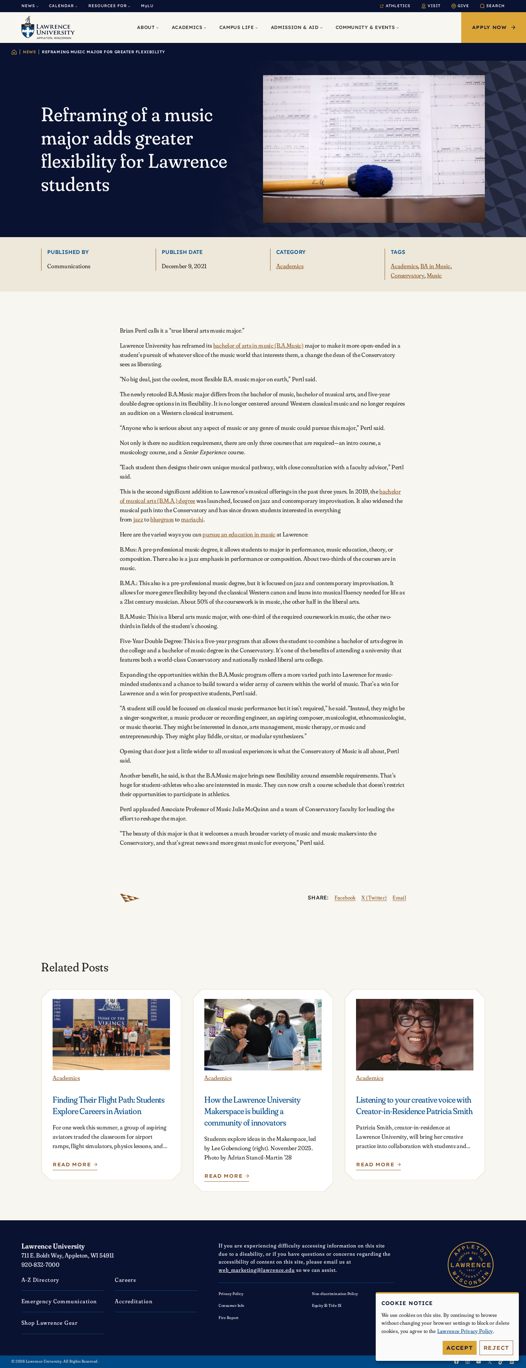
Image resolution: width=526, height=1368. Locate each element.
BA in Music (435, 266)
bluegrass (162, 519)
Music (434, 275)
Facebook (345, 897)
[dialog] (447, 1326)
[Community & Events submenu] (397, 27)
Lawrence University (53, 1245)
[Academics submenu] (205, 27)
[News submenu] (37, 6)
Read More (72, 1166)
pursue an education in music (239, 534)
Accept (459, 1347)
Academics (289, 266)
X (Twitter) (374, 897)
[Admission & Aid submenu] (321, 27)
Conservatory (407, 275)
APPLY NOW (489, 27)
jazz (138, 519)
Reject (496, 1347)
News (29, 51)
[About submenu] (157, 27)
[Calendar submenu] (76, 6)
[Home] (14, 52)
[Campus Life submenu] (256, 27)
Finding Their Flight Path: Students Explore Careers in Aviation (109, 1105)
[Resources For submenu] (129, 6)
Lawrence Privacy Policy (465, 1331)
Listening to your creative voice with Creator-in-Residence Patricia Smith (414, 1105)
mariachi (192, 519)
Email (399, 897)
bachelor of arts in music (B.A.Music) (258, 345)
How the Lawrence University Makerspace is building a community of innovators (252, 1111)
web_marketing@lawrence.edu (257, 1269)
